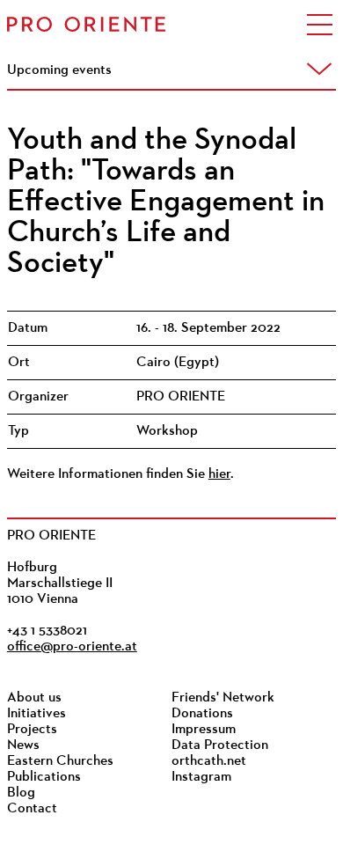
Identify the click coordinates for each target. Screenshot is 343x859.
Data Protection (220, 745)
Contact (32, 809)
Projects (32, 730)
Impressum (204, 730)
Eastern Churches (60, 761)
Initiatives (36, 714)
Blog (21, 793)
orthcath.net (209, 761)
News (23, 745)
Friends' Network (223, 698)
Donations (202, 714)
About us (34, 698)
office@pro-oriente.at (72, 647)
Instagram (201, 777)
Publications (44, 777)
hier (219, 474)
